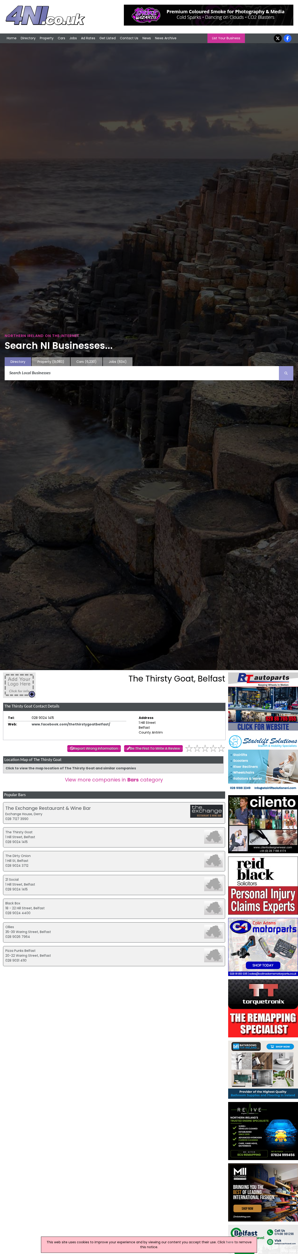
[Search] (286, 373)
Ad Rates (88, 38)
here (230, 1242)
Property (47, 38)
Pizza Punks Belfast (20, 950)
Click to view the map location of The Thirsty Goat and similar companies (71, 768)
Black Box (12, 903)
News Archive (165, 38)
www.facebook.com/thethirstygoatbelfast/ (71, 724)
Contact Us (129, 38)
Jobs (73, 38)
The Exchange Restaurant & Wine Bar (48, 808)
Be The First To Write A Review (155, 748)
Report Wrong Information (96, 748)
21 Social (12, 879)
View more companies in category (114, 779)
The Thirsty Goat (19, 832)
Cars (61, 38)
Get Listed (107, 38)
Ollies (9, 927)
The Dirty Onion (18, 856)
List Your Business (226, 38)
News (146, 38)
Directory (28, 38)
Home (12, 38)
